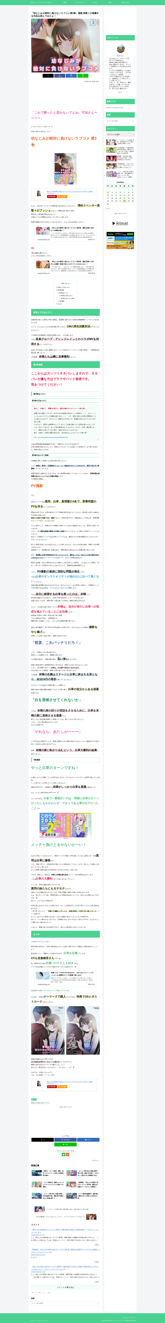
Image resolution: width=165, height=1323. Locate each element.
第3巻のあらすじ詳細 (67, 298)
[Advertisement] (65, 96)
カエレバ (53, 193)
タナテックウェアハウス (114, 108)
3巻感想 (61, 301)
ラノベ (34, 1099)
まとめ (60, 304)
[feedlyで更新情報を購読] (63, 1154)
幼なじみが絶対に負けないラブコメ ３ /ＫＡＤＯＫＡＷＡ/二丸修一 (70, 191)
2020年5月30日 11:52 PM (38, 1254)
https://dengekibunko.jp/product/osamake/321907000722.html (53, 437)
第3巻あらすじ (63, 293)
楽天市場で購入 (52, 196)
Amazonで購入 (62, 196)
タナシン (120, 55)
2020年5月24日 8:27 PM (37, 1235)
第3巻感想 (61, 290)
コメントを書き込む (65, 1287)
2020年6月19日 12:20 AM (38, 1272)
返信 (97, 1245)
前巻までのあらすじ (64, 287)
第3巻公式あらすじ (67, 295)
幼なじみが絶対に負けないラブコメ (41, 1103)
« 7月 (108, 208)
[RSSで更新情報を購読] (67, 1154)
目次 (63, 283)
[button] (98, 1303)
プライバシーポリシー (129, 1317)
